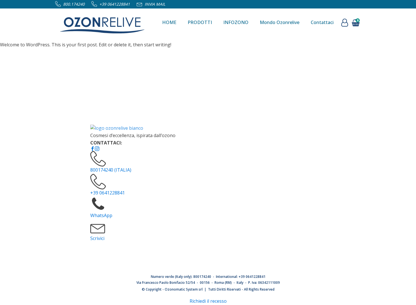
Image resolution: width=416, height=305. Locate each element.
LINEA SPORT (285, 190)
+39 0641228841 (114, 4)
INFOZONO (235, 22)
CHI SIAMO (209, 140)
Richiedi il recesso (208, 301)
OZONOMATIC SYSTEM (222, 170)
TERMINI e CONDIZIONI (223, 200)
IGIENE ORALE (286, 200)
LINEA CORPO (286, 170)
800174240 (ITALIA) (110, 170)
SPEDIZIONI (211, 210)
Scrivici (97, 238)
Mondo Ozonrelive (279, 22)
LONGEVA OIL (286, 160)
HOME (169, 22)
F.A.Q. (204, 160)
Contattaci (322, 22)
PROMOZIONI (285, 150)
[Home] (102, 22)
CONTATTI (209, 150)
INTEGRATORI (286, 230)
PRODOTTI (200, 22)
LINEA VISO (283, 180)
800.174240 (74, 4)
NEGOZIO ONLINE (290, 140)
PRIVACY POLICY (215, 220)
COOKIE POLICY (214, 230)
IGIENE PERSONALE (292, 210)
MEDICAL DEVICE (289, 240)
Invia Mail (155, 4)
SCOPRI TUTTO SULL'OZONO (229, 180)
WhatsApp (101, 215)
